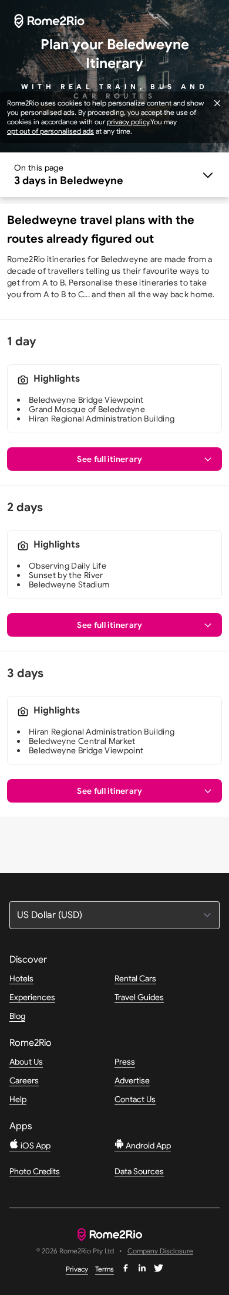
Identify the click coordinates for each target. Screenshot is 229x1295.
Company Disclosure (160, 1251)
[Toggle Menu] (114, 174)
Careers (24, 1080)
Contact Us (135, 1099)
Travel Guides (139, 997)
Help (17, 1099)
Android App (147, 1145)
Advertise (132, 1080)
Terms (104, 1269)
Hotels (21, 978)
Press (124, 1061)
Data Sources (139, 1171)
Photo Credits (34, 1171)
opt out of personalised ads (50, 131)
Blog (17, 1016)
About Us (26, 1061)
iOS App (34, 1145)
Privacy (77, 1269)
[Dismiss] (217, 103)
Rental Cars (135, 978)
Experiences (32, 997)
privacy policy (128, 121)
